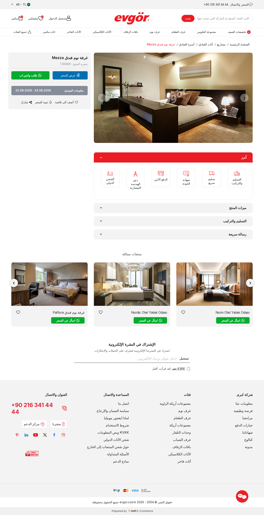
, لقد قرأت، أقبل (168, 368)
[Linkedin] (26, 434)
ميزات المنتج (237, 208)
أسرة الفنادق (186, 44)
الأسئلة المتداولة (118, 454)
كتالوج (248, 440)
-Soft (132, 511)
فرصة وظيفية (243, 411)
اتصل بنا (123, 404)
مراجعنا (247, 418)
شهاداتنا (247, 432)
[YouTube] (35, 434)
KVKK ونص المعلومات (113, 432)
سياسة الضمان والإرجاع (113, 411)
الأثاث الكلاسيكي (102, 31)
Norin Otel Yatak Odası (233, 312)
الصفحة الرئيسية (240, 44)
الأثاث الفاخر (74, 31)
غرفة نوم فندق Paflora (69, 312)
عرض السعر (68, 75)
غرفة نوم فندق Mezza (161, 44)
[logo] (132, 18)
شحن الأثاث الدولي (116, 440)
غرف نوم (155, 31)
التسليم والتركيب (234, 221)
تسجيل (184, 358)
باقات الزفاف (130, 31)
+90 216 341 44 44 (32, 408)
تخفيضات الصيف (237, 31)
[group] (173, 97)
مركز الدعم (32, 424)
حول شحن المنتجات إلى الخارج (108, 447)
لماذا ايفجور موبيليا (116, 418)
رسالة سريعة (237, 234)
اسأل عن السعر (230, 320)
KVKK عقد (178, 368)
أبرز (243, 157)
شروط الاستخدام (117, 425)
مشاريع (221, 44)
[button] (102, 98)
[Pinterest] (17, 434)
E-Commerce (145, 511)
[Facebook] (54, 434)
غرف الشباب (182, 440)
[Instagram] (63, 434)
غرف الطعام (178, 31)
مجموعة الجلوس (206, 31)
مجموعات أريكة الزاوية (175, 404)
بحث (188, 18)
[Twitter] (44, 434)
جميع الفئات (20, 31)
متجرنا (56, 424)
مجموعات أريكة (180, 425)
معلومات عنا (244, 404)
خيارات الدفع (244, 425)
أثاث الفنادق (206, 44)
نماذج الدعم (121, 461)
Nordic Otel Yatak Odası (149, 312)
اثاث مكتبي (49, 31)
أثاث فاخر (184, 461)
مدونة (249, 447)
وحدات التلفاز (181, 432)
